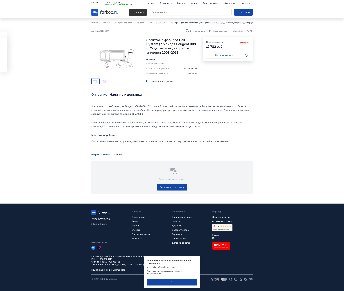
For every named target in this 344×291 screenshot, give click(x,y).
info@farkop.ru (99, 224)
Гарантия (177, 234)
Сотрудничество (221, 217)
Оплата (176, 221)
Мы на (215, 235)
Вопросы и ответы (182, 217)
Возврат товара (180, 230)
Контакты (137, 238)
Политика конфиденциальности (108, 269)
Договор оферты (181, 242)
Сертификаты (179, 238)
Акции (135, 221)
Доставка (177, 225)
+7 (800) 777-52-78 (111, 2)
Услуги (135, 225)
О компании (138, 217)
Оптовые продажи (222, 221)
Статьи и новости (141, 234)
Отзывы (136, 230)
